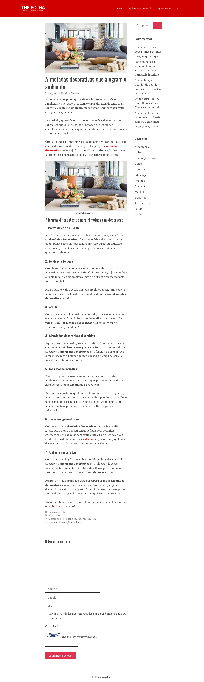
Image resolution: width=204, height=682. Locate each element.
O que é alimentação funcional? (66, 522)
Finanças (140, 181)
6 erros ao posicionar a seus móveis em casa (72, 519)
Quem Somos (164, 8)
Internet (140, 186)
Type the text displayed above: (79, 637)
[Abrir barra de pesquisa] (178, 8)
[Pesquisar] (157, 25)
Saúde (138, 209)
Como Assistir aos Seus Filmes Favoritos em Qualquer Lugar (148, 52)
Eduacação (141, 175)
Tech (138, 214)
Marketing (141, 192)
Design (139, 164)
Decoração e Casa (58, 512)
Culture (139, 152)
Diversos (140, 169)
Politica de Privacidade (140, 8)
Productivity (142, 203)
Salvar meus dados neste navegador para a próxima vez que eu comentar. (87, 616)
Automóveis (142, 147)
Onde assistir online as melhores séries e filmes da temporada (147, 103)
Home (120, 8)
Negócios (140, 197)
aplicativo (55, 506)
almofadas (54, 515)
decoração (91, 439)
